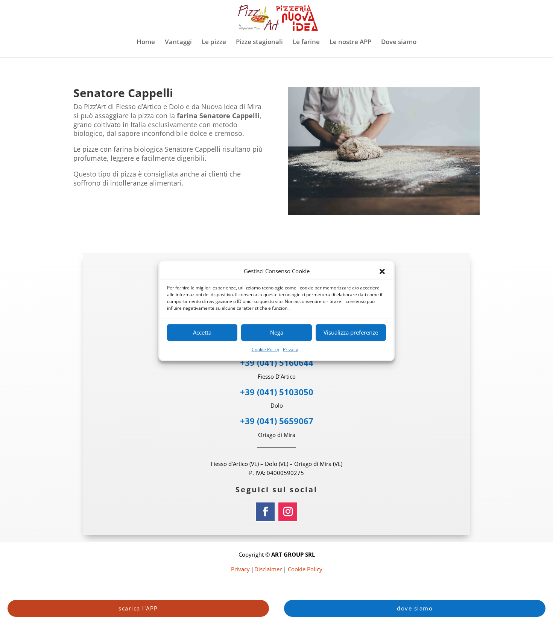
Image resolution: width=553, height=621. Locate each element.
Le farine (306, 42)
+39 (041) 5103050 (276, 391)
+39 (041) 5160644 (276, 362)
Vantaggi (178, 42)
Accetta (202, 332)
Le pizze (214, 42)
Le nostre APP (350, 42)
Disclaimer (268, 569)
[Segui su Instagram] (288, 512)
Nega (276, 332)
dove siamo (415, 608)
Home (146, 42)
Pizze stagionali (259, 42)
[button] (382, 271)
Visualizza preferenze (351, 332)
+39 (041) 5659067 (276, 420)
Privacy (290, 349)
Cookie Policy (265, 349)
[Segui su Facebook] (265, 512)
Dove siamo (398, 42)
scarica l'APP (138, 608)
